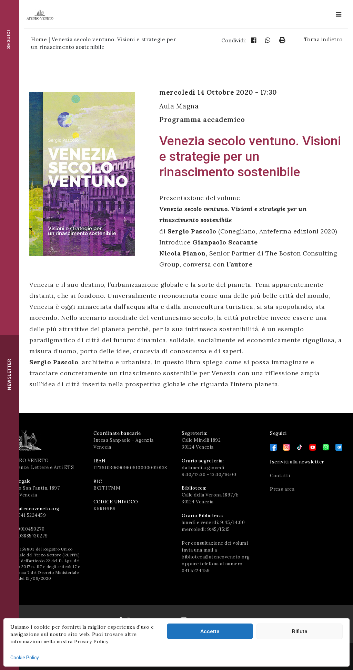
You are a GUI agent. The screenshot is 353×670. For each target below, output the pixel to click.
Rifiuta (299, 631)
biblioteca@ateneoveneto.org (216, 557)
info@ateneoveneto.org (32, 509)
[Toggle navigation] (338, 14)
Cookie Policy (24, 657)
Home (39, 39)
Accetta (210, 631)
